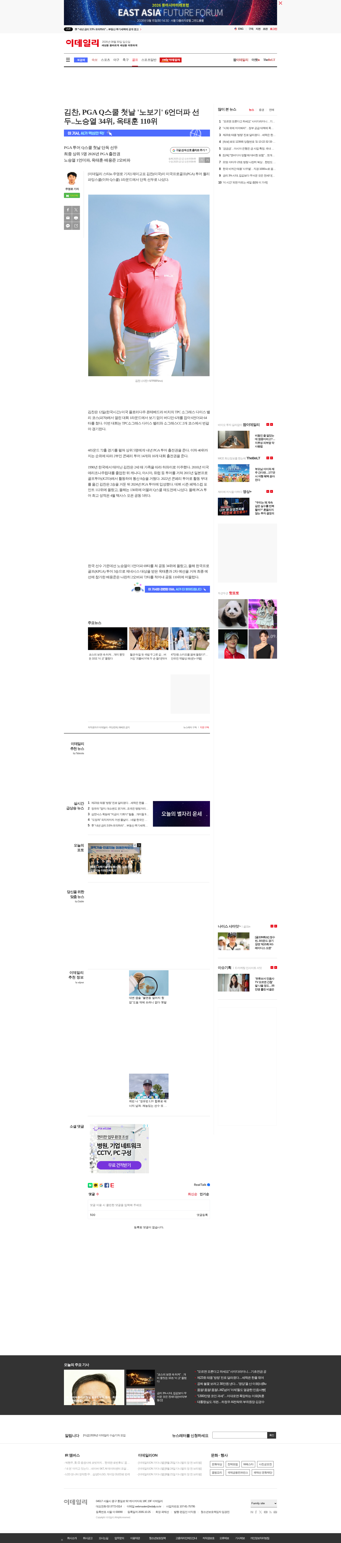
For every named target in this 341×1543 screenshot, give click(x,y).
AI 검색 (81, 59)
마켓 (256, 59)
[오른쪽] (139, 845)
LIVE (68, 29)
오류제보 (224, 1538)
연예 (271, 109)
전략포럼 (233, 1464)
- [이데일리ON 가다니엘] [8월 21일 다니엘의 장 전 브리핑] (169, 1474)
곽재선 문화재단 (263, 1472)
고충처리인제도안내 (186, 1538)
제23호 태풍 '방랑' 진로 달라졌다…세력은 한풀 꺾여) (119, 802)
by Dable (79, 901)
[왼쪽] (135, 845)
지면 (258, 28)
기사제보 (240, 1538)
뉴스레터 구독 (190, 727)
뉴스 (251, 109)
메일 (68, 218)
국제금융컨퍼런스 (238, 1472)
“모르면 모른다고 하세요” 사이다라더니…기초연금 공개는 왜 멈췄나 (239, 1371)
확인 (271, 1435)
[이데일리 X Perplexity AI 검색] (137, 133)
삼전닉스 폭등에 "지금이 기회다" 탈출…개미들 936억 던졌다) (124, 814)
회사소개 (72, 1538)
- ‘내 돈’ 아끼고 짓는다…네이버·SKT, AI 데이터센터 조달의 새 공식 (97, 1468)
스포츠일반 (148, 59)
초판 (265, 28)
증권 (261, 109)
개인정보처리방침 (259, 1538)
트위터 (76, 210)
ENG (241, 28)
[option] (138, 29)
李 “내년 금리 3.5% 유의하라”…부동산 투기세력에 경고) (121, 825)
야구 (116, 59)
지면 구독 (204, 727)
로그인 (273, 28)
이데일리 (101, 43)
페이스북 (68, 210)
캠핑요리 (217, 1472)
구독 (251, 28)
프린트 (76, 218)
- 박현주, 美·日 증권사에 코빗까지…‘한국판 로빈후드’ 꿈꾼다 (97, 1462)
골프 (135, 59)
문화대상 (217, 1464)
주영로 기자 (72, 188)
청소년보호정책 (157, 1538)
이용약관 (135, 1538)
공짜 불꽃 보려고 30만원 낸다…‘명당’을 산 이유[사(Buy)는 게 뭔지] (238, 1383)
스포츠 (105, 59)
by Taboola (78, 753)
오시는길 (103, 1538)
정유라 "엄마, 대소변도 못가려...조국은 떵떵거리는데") (120, 808)
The (269, 59)
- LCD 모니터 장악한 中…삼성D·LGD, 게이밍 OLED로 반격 (97, 1474)
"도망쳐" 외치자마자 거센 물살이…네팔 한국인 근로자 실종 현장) (126, 819)
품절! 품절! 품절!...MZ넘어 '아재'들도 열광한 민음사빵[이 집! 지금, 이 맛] (240, 1390)
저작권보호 (208, 1538)
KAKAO (68, 226)
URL (76, 226)
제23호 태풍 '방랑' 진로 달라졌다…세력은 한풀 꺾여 (229, 1377)
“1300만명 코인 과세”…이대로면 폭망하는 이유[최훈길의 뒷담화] (237, 1396)
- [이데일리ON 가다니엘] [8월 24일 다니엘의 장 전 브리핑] (169, 1468)
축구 (125, 59)
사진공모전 (265, 1464)
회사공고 (87, 1538)
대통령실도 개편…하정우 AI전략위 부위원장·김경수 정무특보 (235, 1402)
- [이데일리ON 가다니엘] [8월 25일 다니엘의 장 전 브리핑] (169, 1462)
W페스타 (248, 1464)
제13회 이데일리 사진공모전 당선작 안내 (106, 1435)
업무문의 (119, 1538)
